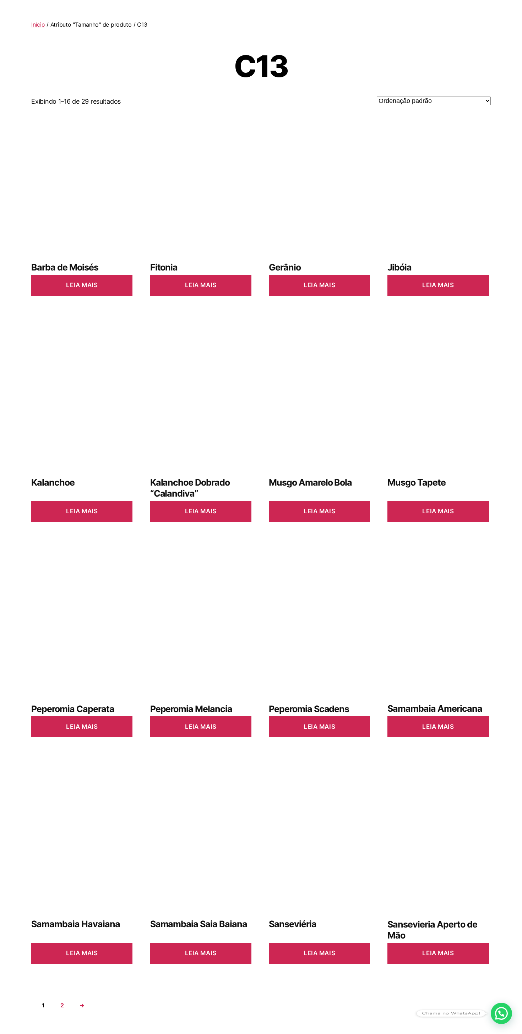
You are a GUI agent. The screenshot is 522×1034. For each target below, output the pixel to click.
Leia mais (82, 285)
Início (38, 24)
